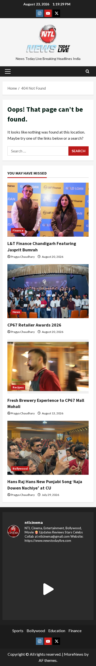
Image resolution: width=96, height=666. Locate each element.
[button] (7, 71)
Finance (18, 230)
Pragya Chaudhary (23, 256)
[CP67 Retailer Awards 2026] (48, 291)
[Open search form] (87, 71)
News (16, 312)
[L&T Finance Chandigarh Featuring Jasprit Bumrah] (48, 210)
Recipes (18, 387)
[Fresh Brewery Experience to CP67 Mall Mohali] (48, 367)
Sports (17, 630)
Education (56, 630)
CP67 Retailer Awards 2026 (34, 325)
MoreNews (73, 654)
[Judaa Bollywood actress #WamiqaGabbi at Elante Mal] (48, 589)
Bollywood (20, 468)
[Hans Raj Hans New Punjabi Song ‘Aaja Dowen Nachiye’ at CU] (48, 448)
